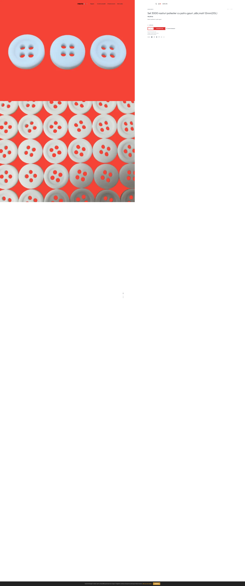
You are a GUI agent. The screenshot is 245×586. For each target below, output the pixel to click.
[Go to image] (123, 292)
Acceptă (157, 583)
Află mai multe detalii (147, 583)
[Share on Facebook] (154, 37)
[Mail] (161, 37)
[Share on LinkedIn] (156, 37)
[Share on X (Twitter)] (151, 37)
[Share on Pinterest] (159, 37)
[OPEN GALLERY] (67, 50)
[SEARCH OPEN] (156, 4)
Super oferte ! (150, 9)
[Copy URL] (163, 37)
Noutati (152, 33)
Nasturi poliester (153, 34)
